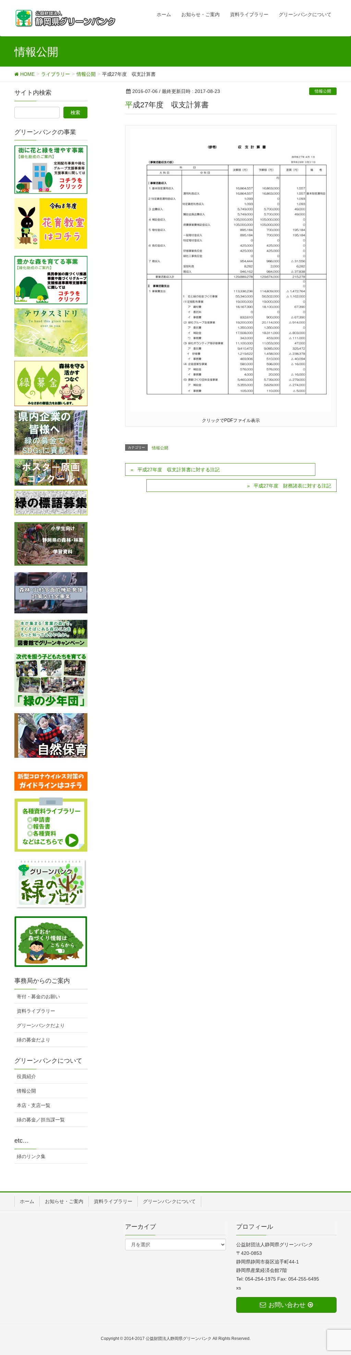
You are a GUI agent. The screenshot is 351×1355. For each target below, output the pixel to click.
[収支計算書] (231, 270)
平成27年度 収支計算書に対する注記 (178, 469)
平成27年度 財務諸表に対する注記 (292, 485)
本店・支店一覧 (33, 1105)
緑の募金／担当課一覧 (41, 1119)
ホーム (27, 1201)
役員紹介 (26, 1076)
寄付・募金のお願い (38, 996)
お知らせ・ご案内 (64, 1201)
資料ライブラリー (36, 1011)
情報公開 (323, 91)
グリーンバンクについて (169, 1201)
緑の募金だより (33, 1039)
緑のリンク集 (31, 1156)
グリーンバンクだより (41, 1025)
